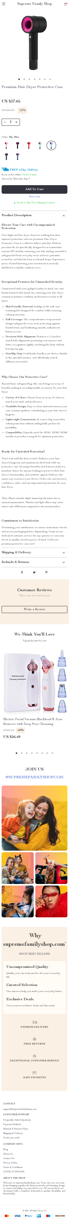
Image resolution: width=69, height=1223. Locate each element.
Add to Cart (34, 189)
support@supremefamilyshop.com (20, 1109)
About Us (8, 1154)
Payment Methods (12, 1124)
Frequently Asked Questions (17, 1120)
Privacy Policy (10, 1163)
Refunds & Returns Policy (15, 1129)
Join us (34, 769)
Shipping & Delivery (13, 1133)
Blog (5, 1150)
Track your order (11, 1138)
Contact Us (8, 1158)
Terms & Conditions (12, 1167)
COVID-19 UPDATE (14, 1172)
